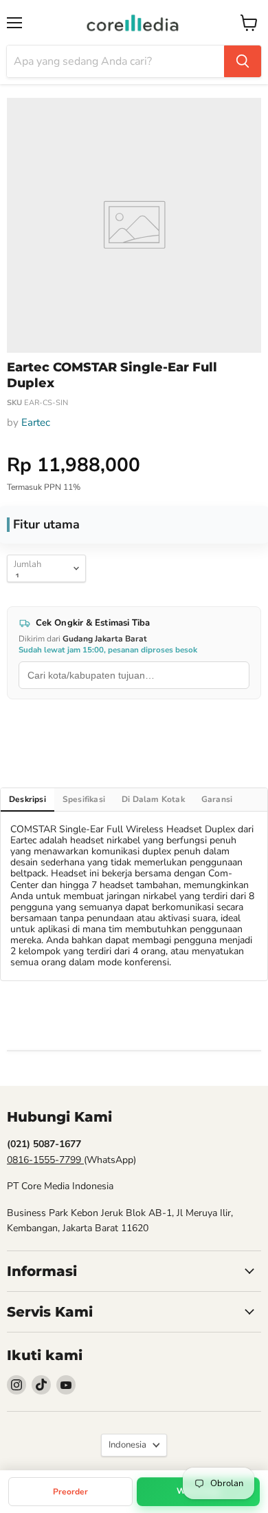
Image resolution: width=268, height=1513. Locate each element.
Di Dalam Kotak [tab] (153, 799)
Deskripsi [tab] (27, 799)
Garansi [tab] (216, 799)
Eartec (35, 422)
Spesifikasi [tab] (84, 799)
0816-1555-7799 (45, 1159)
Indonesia (127, 1445)
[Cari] (242, 61)
